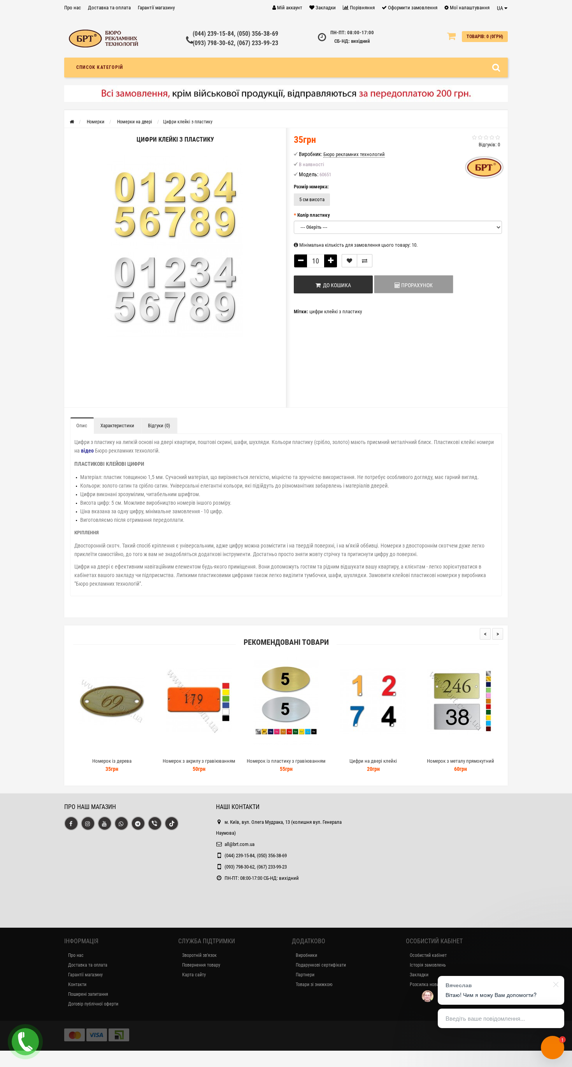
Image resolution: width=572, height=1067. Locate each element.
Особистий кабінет (428, 955)
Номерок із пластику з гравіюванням (286, 761)
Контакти (77, 984)
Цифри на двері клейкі (373, 761)
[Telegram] (138, 823)
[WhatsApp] (121, 823)
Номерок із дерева (112, 761)
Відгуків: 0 (489, 144)
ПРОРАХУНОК (416, 285)
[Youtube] (105, 823)
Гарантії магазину (156, 8)
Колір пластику (313, 215)
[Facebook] (71, 823)
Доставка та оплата (109, 8)
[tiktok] (172, 823)
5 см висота (312, 199)
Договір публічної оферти (93, 1004)
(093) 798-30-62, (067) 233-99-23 (235, 43)
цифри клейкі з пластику (335, 311)
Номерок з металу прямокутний (460, 761)
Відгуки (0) (159, 425)
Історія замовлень (428, 965)
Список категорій (99, 67)
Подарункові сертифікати (321, 965)
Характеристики (117, 425)
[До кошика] (93, 751)
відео (87, 451)
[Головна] (72, 121)
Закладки (419, 974)
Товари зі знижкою (314, 984)
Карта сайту (194, 974)
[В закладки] (349, 260)
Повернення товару (201, 965)
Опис (81, 425)
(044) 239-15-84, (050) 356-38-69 (235, 33)
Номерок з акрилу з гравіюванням (199, 761)
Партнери (305, 974)
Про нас (72, 8)
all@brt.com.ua (239, 844)
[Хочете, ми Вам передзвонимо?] (25, 1041)
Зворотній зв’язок (199, 955)
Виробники (306, 955)
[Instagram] (88, 823)
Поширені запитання (88, 994)
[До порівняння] (364, 260)
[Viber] (155, 823)
